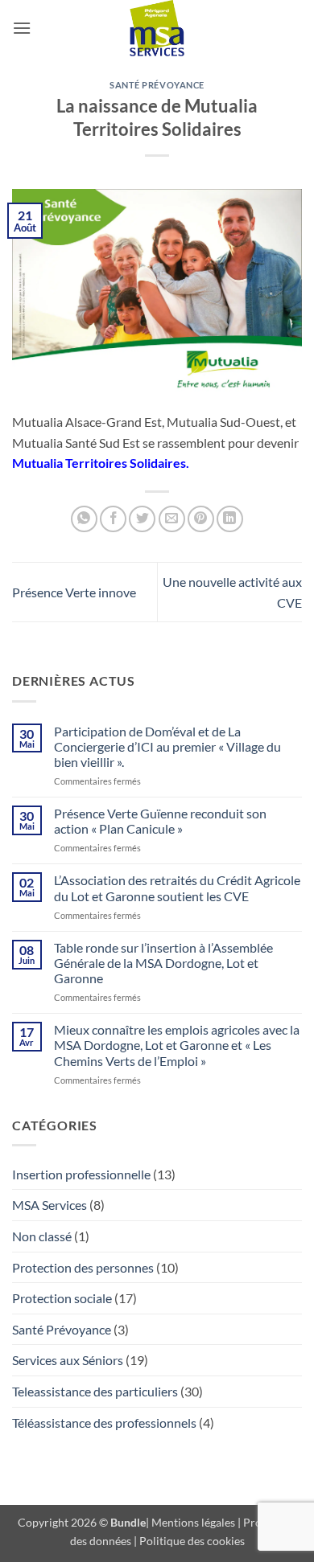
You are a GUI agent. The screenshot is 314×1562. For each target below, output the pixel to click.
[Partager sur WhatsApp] (84, 519)
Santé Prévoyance (157, 85)
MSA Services (49, 1204)
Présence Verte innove (74, 592)
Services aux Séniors (67, 1359)
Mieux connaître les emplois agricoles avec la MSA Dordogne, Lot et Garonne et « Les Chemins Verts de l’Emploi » (177, 1045)
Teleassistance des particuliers (95, 1391)
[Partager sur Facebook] (113, 519)
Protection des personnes (83, 1267)
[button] (21, 27)
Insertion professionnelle (81, 1174)
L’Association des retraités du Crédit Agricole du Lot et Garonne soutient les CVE (177, 887)
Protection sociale (62, 1298)
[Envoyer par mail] (172, 519)
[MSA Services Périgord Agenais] (157, 28)
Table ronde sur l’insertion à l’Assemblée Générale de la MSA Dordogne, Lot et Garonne (163, 963)
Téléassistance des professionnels (104, 1422)
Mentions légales (193, 1522)
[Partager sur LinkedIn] (230, 519)
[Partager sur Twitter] (142, 519)
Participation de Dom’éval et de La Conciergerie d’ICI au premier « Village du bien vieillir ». (167, 746)
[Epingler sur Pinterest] (201, 519)
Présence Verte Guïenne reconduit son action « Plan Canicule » (160, 821)
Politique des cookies (192, 1541)
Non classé (42, 1236)
